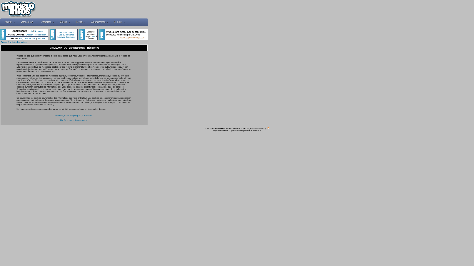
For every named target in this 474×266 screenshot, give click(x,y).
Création (29, 35)
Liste (31, 31)
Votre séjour (27, 22)
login (94, 36)
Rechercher (30, 38)
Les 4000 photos (66, 32)
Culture (63, 22)
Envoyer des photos (66, 37)
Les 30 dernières (66, 35)
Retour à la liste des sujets (13, 42)
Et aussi (118, 22)
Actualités (46, 22)
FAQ (21, 38)
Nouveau (38, 31)
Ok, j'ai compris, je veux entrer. (74, 120)
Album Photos (98, 22)
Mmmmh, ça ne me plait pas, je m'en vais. (74, 116)
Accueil (8, 22)
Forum (79, 22)
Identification (40, 35)
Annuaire (41, 38)
